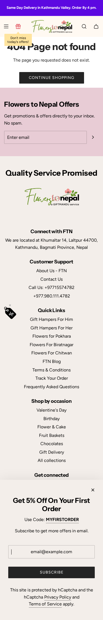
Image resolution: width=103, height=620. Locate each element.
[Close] (93, 490)
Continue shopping (51, 77)
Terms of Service (45, 604)
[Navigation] (6, 26)
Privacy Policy (57, 597)
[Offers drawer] (18, 26)
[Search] (84, 26)
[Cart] (96, 26)
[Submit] (93, 137)
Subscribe (51, 572)
